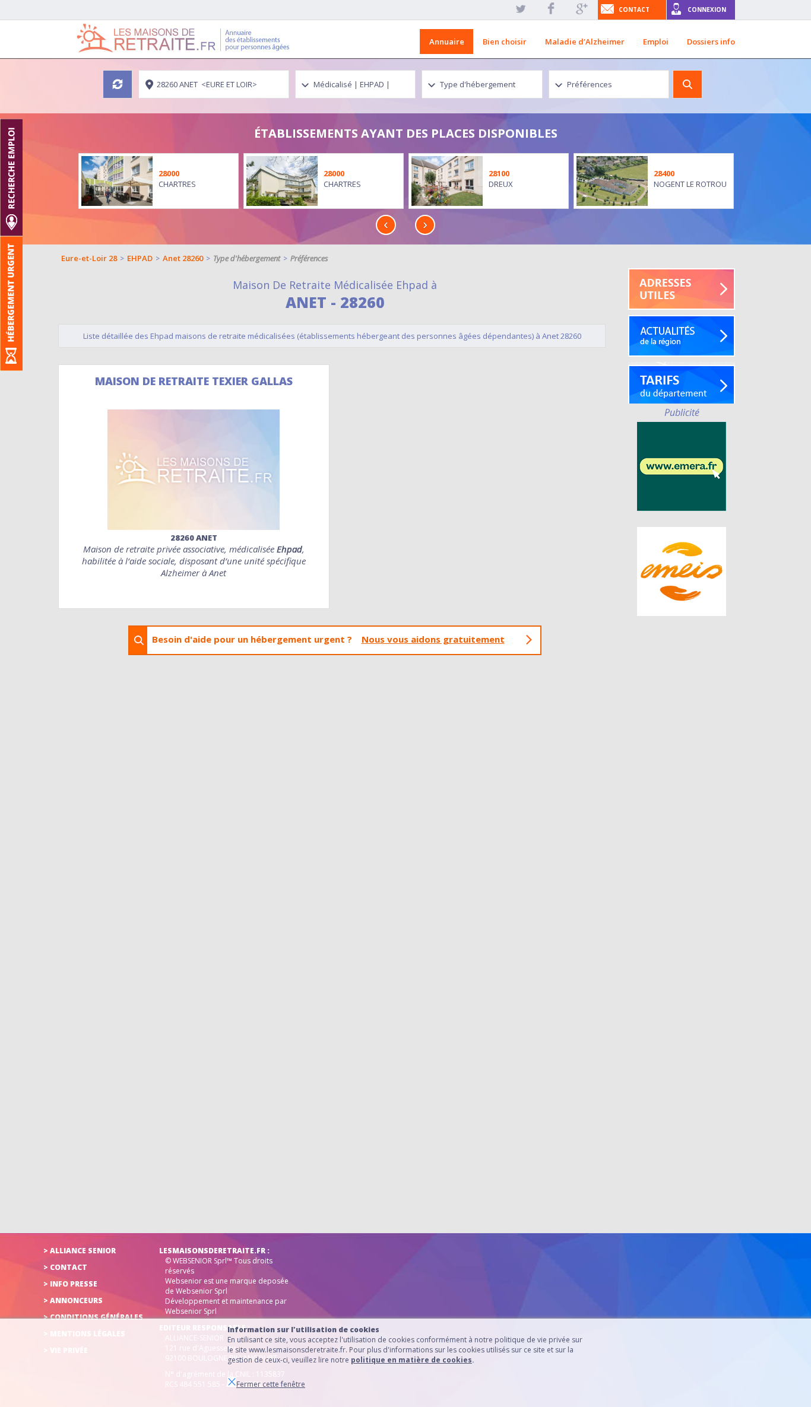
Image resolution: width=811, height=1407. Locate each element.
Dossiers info (711, 41)
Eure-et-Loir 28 (89, 258)
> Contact (65, 1267)
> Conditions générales (93, 1317)
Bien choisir (505, 41)
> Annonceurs (73, 1300)
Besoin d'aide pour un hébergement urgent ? (328, 639)
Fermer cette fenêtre (270, 1384)
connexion (707, 9)
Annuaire (446, 41)
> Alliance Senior (79, 1251)
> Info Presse (70, 1284)
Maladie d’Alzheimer (585, 41)
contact (634, 9)
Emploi (656, 41)
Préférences (309, 258)
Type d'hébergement (246, 258)
